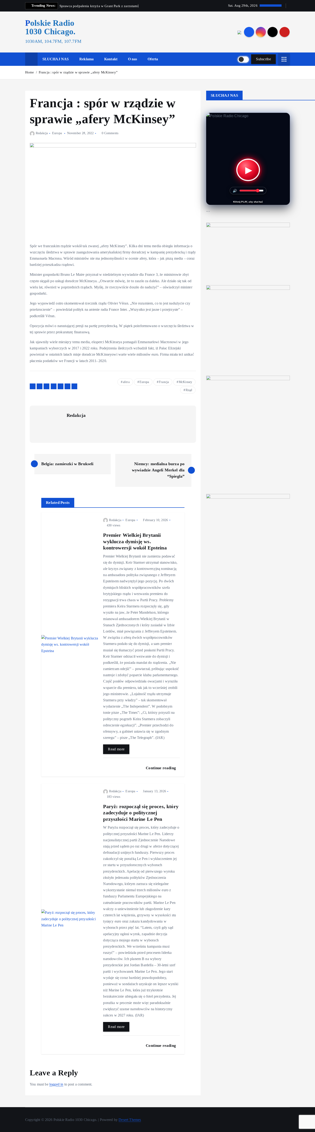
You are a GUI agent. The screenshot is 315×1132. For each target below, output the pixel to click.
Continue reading (161, 768)
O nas (132, 59)
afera (126, 382)
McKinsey (185, 382)
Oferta (153, 59)
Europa (57, 133)
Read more (116, 749)
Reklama (86, 59)
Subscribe (263, 59)
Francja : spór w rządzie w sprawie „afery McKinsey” (78, 72)
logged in (56, 1084)
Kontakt (110, 59)
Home (29, 72)
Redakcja (42, 133)
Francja (164, 382)
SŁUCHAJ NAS (55, 59)
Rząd (189, 390)
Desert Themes (130, 1120)
